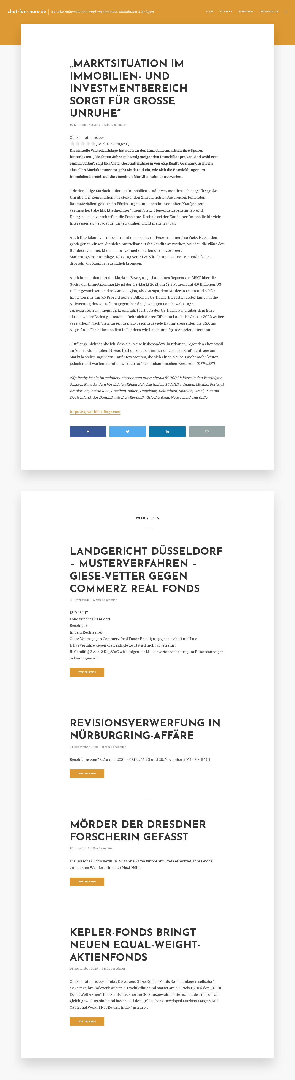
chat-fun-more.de (27, 12)
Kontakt (226, 12)
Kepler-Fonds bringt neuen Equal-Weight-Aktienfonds (135, 945)
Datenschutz (269, 12)
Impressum (245, 12)
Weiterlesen (87, 672)
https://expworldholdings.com (95, 412)
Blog (209, 12)
